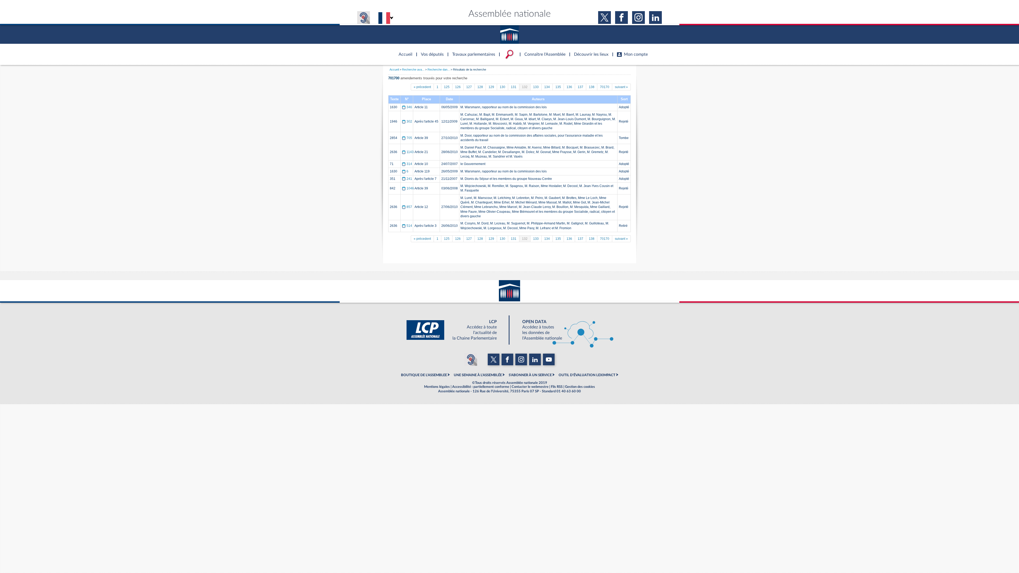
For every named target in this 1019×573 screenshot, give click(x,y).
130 (502, 87)
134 (547, 87)
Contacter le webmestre (530, 386)
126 (458, 87)
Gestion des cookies (580, 386)
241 (409, 179)
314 (409, 164)
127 (469, 87)
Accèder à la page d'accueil (403, 51)
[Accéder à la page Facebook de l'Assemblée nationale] (621, 17)
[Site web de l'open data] (563, 330)
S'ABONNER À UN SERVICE (530, 375)
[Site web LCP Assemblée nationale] (456, 330)
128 (480, 87)
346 (409, 107)
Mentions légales (437, 386)
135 (558, 87)
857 (409, 207)
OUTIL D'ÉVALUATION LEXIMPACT (587, 375)
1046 (410, 188)
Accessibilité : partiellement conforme (480, 386)
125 (447, 87)
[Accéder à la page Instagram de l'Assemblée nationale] (638, 17)
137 (580, 87)
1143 (410, 152)
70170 (604, 87)
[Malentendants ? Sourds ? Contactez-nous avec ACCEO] (363, 17)
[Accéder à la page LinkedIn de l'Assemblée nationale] (655, 17)
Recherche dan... (439, 69)
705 (409, 138)
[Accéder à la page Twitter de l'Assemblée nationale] (604, 17)
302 (409, 121)
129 (491, 87)
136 (569, 87)
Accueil (394, 69)
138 (591, 87)
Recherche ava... (413, 69)
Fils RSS (557, 386)
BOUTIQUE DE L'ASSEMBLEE (424, 375)
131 (513, 87)
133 (536, 87)
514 (409, 226)
